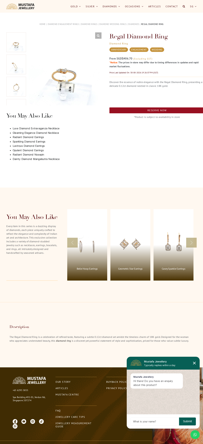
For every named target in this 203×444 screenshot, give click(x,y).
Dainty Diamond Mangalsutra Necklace (36, 159)
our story (63, 381)
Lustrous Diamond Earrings (29, 145)
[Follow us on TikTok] (41, 421)
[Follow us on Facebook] (15, 421)
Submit (187, 421)
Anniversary (118, 49)
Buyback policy (117, 381)
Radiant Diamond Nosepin (28, 154)
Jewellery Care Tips (70, 416)
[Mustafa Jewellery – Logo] (20, 4)
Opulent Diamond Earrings (28, 150)
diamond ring (63, 340)
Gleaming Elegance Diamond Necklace (36, 132)
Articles (62, 388)
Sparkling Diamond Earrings (29, 141)
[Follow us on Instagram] (32, 421)
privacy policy (117, 388)
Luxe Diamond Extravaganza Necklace (36, 128)
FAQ (58, 410)
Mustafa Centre (67, 394)
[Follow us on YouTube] (23, 421)
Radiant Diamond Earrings (28, 137)
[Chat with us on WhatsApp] (15, 425)
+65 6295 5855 (20, 390)
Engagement (139, 49)
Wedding (157, 49)
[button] (184, 6)
